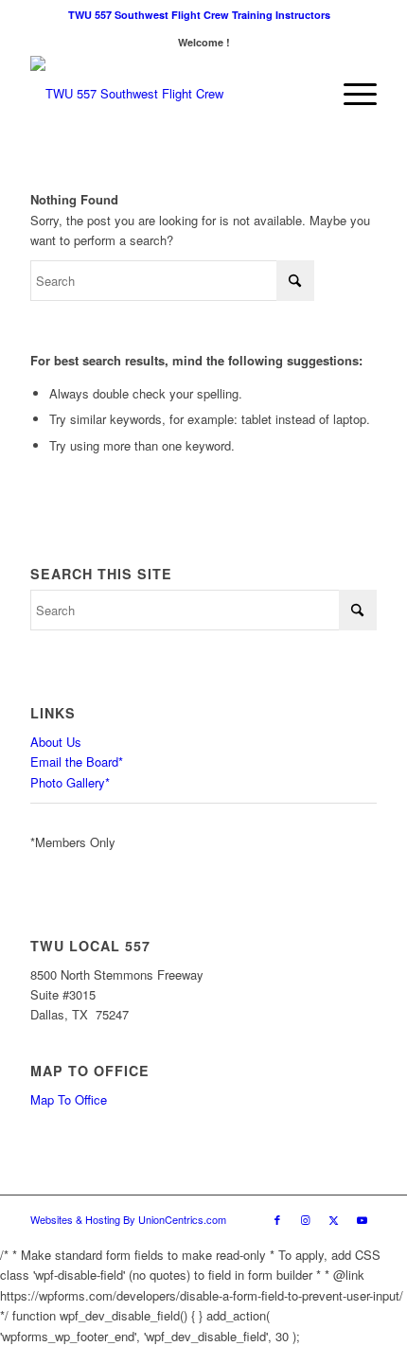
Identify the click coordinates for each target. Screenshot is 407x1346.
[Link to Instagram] (306, 1219)
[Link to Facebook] (277, 1219)
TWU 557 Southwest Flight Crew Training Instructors (199, 15)
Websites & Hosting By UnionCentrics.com (128, 1219)
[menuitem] (199, 14)
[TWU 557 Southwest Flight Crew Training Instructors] (168, 94)
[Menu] (351, 94)
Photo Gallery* (70, 782)
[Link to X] (334, 1219)
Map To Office (68, 1099)
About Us (55, 742)
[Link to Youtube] (362, 1219)
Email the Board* (76, 761)
